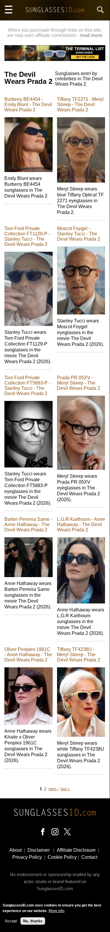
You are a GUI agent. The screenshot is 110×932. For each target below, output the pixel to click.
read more (91, 35)
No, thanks (32, 921)
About (15, 850)
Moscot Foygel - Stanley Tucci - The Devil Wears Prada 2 (78, 233)
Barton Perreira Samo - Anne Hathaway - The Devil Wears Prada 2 (28, 524)
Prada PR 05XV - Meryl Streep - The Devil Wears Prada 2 (78, 383)
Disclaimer (39, 850)
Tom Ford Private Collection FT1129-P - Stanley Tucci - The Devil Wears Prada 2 (27, 236)
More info (56, 911)
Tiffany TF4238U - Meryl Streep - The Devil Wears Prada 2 (78, 654)
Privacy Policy (27, 857)
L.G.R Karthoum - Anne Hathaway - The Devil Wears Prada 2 (81, 524)
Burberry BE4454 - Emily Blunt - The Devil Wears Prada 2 (28, 104)
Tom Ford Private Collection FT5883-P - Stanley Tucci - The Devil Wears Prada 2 (27, 385)
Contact (89, 857)
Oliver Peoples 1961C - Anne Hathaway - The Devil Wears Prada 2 (28, 654)
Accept (11, 921)
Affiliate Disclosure (76, 850)
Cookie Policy (62, 857)
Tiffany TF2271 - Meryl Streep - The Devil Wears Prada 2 (80, 104)
